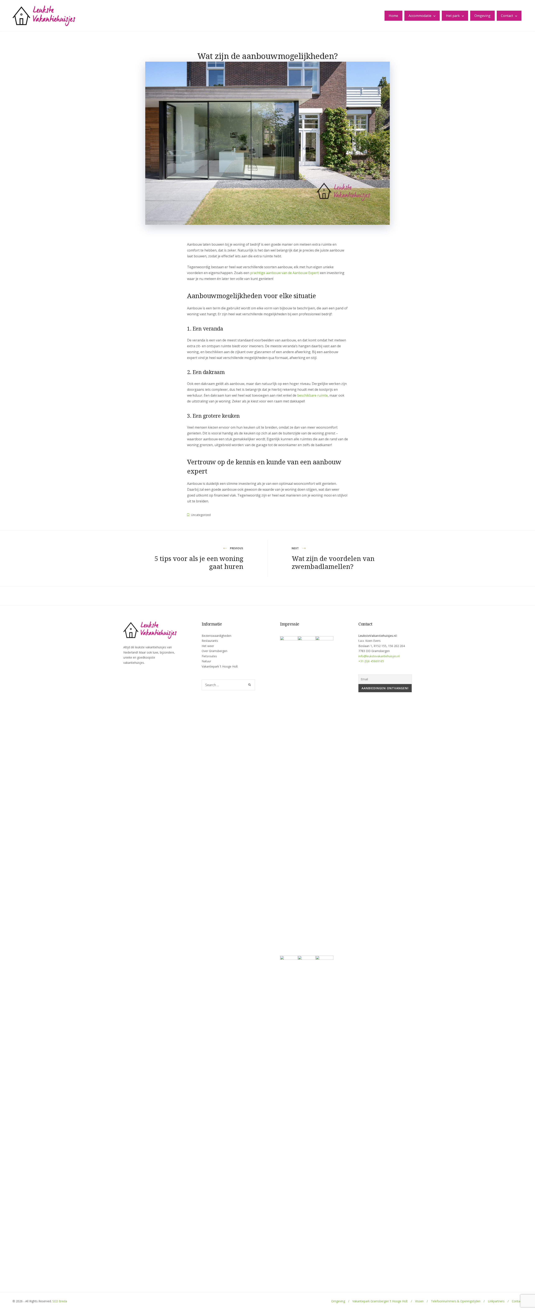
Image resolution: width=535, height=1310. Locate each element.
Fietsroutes (209, 656)
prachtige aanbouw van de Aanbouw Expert (284, 273)
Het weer (208, 646)
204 (402, 646)
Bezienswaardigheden (216, 636)
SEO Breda (59, 1301)
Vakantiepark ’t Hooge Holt (220, 666)
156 (390, 646)
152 (378, 646)
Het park (453, 15)
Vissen (419, 1301)
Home (393, 15)
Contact (507, 15)
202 (396, 646)
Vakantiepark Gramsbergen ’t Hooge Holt (380, 1301)
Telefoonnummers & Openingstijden (455, 1301)
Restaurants (210, 641)
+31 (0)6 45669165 (371, 661)
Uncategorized (201, 515)
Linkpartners (496, 1301)
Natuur (206, 661)
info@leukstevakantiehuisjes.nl (379, 656)
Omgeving (482, 15)
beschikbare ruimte (312, 395)
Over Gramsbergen (214, 651)
